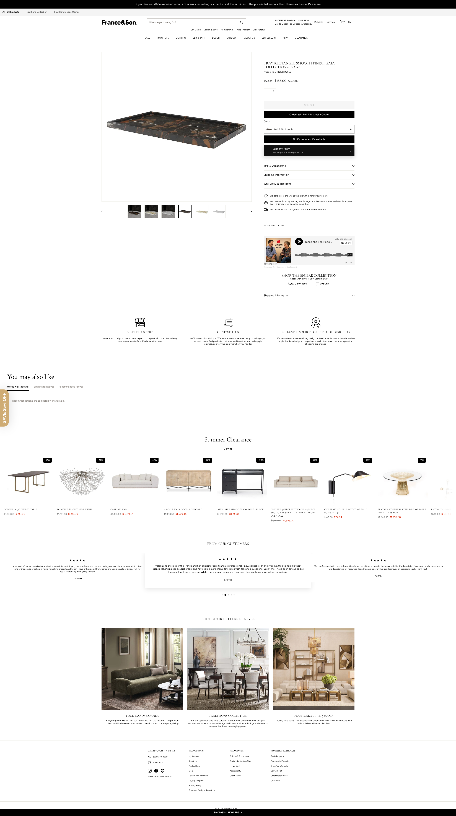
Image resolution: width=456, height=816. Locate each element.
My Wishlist (235, 766)
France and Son (270, 267)
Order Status (259, 29)
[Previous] (104, 211)
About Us (193, 761)
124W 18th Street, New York (160, 776)
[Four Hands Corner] (142, 669)
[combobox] (309, 129)
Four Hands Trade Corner (66, 12)
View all (228, 448)
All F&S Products (10, 12)
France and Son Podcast (287, 267)
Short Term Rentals (279, 766)
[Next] (249, 211)
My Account (194, 756)
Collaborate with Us (279, 776)
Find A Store (194, 766)
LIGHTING (181, 38)
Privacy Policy (195, 785)
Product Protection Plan (240, 761)
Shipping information (276, 174)
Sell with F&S (277, 771)
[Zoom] (177, 127)
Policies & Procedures (239, 756)
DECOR (216, 38)
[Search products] (241, 22)
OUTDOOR (232, 38)
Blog (191, 771)
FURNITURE (163, 38)
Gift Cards (196, 29)
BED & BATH (199, 38)
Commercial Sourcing (280, 761)
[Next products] (448, 489)
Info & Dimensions (275, 165)
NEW (285, 38)
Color (267, 121)
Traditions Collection (36, 12)
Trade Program (243, 29)
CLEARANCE (301, 38)
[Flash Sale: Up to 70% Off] (313, 669)
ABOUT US (249, 38)
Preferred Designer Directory (202, 790)
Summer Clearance (228, 439)
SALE (147, 38)
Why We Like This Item (277, 183)
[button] (228, 812)
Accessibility (235, 771)
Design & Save (211, 29)
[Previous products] (8, 489)
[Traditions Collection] (228, 669)
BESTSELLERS (269, 38)
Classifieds (275, 781)
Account (331, 22)
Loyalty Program (196, 781)
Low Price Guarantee (198, 776)
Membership (227, 29)
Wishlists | (319, 22)
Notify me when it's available (309, 139)
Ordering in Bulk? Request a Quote (309, 114)
